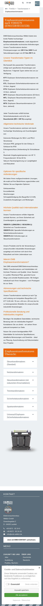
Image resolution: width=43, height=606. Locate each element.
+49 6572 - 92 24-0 (13, 528)
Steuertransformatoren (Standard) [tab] (16, 363)
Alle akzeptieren (22, 595)
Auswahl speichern (21, 590)
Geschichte (27, 557)
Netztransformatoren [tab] (15, 372)
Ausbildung (9, 560)
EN (27, 3)
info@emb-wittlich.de (14, 534)
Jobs (6, 557)
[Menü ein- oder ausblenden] (36, 3)
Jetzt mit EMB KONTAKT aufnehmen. (21, 540)
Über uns (26, 554)
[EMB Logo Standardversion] (9, 8)
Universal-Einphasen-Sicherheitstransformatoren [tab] (18, 415)
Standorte (26, 560)
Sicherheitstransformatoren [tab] (18, 399)
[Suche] (21, 3)
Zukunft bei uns (11, 554)
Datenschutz (26, 600)
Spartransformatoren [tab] (15, 407)
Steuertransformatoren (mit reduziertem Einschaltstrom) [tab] (18, 381)
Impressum (16, 600)
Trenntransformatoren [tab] (15, 391)
